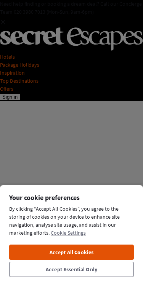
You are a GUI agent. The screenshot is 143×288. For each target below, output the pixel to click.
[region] (71, 236)
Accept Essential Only (71, 269)
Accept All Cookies (72, 252)
